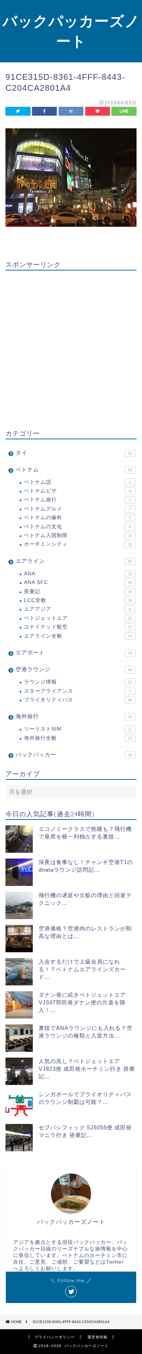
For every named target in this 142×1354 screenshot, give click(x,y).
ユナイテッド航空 (78, 627)
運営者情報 (97, 1337)
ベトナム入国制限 (78, 535)
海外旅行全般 (78, 738)
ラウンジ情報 (78, 682)
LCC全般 (78, 600)
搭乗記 (78, 591)
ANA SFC (78, 582)
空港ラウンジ (74, 669)
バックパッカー (74, 754)
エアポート (74, 652)
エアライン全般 (78, 636)
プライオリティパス (78, 700)
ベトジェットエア (78, 618)
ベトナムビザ (77, 491)
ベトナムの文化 (77, 526)
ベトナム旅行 (77, 499)
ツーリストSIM (77, 729)
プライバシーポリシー (55, 1337)
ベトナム (74, 469)
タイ (74, 453)
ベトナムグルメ (77, 508)
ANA (78, 573)
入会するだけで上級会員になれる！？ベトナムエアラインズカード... (82, 969)
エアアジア (77, 609)
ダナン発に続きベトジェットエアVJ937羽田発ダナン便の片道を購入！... (82, 1002)
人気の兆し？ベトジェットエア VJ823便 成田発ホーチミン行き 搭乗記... (87, 1068)
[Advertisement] (71, 347)
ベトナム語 (77, 482)
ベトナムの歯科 (77, 517)
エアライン (74, 561)
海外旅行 (74, 716)
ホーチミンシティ (78, 544)
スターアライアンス (77, 691)
